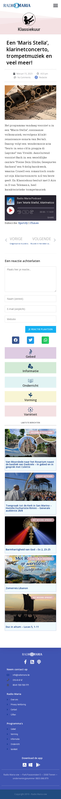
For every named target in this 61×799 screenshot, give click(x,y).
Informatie (31, 371)
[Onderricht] (30, 380)
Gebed (30, 356)
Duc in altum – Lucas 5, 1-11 (22, 626)
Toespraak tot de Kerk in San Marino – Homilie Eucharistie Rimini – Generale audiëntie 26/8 (29, 508)
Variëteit (30, 414)
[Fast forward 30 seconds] (32, 212)
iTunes (34, 223)
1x (25, 212)
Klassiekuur (29, 29)
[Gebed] (30, 351)
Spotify (23, 223)
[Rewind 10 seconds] (19, 212)
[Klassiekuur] (29, 19)
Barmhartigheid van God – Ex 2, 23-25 (28, 549)
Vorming (30, 400)
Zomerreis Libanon (17, 588)
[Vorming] (30, 395)
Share (50, 217)
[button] (55, 5)
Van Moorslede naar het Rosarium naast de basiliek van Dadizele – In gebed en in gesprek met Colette (30, 464)
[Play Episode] (10, 210)
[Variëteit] (30, 409)
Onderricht (30, 385)
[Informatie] (30, 366)
